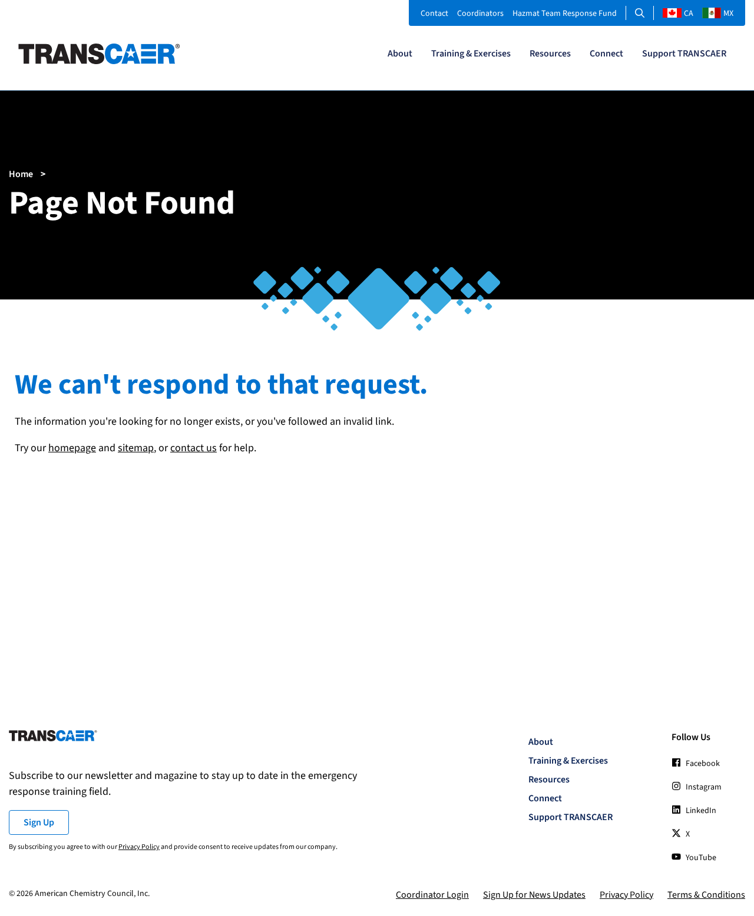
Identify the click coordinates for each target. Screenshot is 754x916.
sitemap (136, 448)
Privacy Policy (139, 847)
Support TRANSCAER (684, 53)
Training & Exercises (471, 53)
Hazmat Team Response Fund (564, 13)
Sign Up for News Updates (534, 894)
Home (21, 174)
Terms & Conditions (706, 894)
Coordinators (480, 13)
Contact (434, 13)
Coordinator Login (432, 894)
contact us (193, 448)
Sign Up (39, 822)
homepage (72, 448)
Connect (606, 53)
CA (688, 13)
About (400, 53)
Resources (550, 53)
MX (728, 13)
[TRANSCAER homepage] (99, 61)
